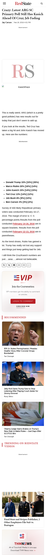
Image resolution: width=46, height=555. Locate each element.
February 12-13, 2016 (24, 231)
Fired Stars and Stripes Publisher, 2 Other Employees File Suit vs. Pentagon (22, 522)
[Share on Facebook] (14, 265)
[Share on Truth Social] (9, 265)
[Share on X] (4, 265)
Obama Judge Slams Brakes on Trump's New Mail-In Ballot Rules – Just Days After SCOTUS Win (22, 431)
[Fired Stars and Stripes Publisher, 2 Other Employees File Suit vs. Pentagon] (23, 504)
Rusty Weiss (8, 396)
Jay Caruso (7, 22)
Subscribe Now (23, 306)
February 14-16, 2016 (24, 223)
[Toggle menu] (4, 3)
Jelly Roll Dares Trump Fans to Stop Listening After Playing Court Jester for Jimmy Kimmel (21, 391)
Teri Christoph (9, 356)
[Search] (41, 3)
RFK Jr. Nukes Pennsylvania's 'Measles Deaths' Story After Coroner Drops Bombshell (20, 350)
